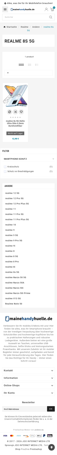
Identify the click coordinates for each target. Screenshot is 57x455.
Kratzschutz (29, 166)
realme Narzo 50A (14, 282)
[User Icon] (46, 9)
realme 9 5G (11, 235)
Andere (9, 186)
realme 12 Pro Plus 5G (17, 203)
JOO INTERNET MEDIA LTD (28, 445)
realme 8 (10, 251)
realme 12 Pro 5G (14, 198)
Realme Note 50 (13, 304)
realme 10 (10, 225)
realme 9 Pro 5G (13, 240)
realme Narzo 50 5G (15, 277)
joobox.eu (39, 430)
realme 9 (10, 230)
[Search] (50, 17)
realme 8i (10, 267)
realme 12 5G (12, 193)
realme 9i (10, 246)
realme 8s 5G (12, 272)
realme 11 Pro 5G (14, 214)
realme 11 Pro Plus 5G (17, 219)
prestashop (36, 449)
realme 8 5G (11, 256)
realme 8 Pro (12, 261)
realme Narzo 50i (14, 288)
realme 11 (10, 209)
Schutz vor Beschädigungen (29, 171)
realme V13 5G (13, 298)
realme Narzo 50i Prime (17, 293)
